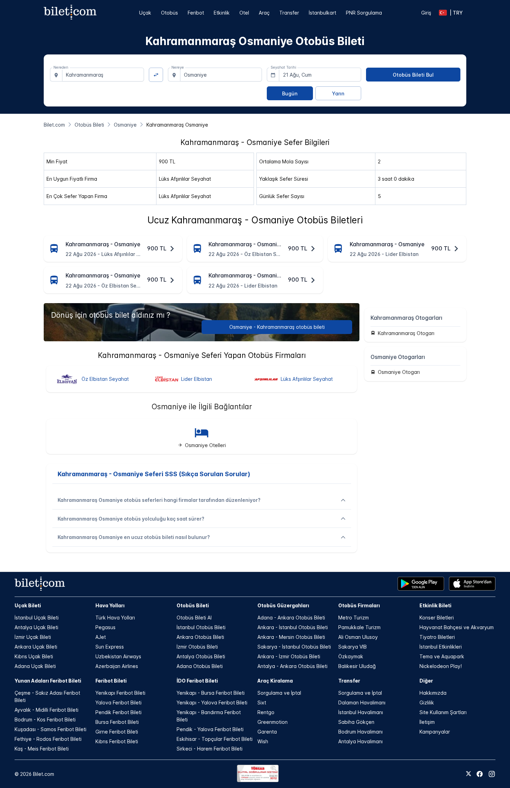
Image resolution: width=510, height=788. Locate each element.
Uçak (145, 13)
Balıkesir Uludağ (357, 666)
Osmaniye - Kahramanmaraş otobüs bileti (277, 327)
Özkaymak (350, 656)
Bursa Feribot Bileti (117, 722)
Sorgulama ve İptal (279, 693)
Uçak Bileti (28, 605)
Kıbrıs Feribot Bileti (116, 741)
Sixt (261, 702)
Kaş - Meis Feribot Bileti (42, 749)
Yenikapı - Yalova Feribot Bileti (212, 702)
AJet (100, 637)
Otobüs (169, 13)
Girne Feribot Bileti (116, 732)
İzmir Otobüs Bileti (197, 647)
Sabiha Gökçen (356, 722)
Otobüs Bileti (193, 605)
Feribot (196, 13)
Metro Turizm (353, 617)
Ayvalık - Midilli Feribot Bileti (46, 710)
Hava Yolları (110, 605)
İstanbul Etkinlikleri (440, 647)
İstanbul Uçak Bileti (37, 617)
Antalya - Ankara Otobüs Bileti (292, 666)
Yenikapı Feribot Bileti (120, 693)
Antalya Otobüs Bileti (201, 656)
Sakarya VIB (352, 647)
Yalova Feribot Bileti (118, 702)
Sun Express (109, 647)
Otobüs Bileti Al (194, 617)
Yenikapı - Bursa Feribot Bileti (211, 693)
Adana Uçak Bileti (35, 666)
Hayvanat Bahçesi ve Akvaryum (456, 627)
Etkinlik (222, 13)
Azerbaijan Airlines (116, 666)
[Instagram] (491, 774)
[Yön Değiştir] (156, 75)
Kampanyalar (434, 732)
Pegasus (105, 627)
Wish (262, 741)
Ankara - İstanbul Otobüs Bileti (292, 627)
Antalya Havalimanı (360, 741)
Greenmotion (272, 722)
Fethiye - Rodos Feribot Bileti (48, 739)
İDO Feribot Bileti (197, 681)
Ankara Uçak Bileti (36, 647)
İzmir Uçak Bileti (33, 637)
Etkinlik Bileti (435, 605)
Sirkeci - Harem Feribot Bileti (210, 749)
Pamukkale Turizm (359, 627)
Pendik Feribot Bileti (118, 712)
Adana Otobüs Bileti (200, 666)
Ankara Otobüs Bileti (200, 637)
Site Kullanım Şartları (443, 712)
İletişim (427, 722)
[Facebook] (479, 774)
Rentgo (265, 712)
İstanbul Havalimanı (360, 712)
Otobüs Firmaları (359, 605)
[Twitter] (468, 774)
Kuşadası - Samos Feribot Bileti (50, 729)
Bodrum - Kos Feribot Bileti (45, 719)
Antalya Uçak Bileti (36, 627)
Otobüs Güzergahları (283, 605)
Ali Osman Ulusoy (358, 637)
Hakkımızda (433, 693)
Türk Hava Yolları (115, 617)
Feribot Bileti (111, 681)
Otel (244, 13)
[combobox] (103, 75)
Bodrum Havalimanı (360, 732)
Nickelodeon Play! (440, 666)
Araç (264, 13)
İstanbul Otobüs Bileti (201, 627)
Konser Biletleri (436, 617)
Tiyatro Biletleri (437, 637)
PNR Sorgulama (364, 13)
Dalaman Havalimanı (361, 702)
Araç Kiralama (275, 681)
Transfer (289, 13)
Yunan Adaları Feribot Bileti (48, 681)
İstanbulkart (322, 13)
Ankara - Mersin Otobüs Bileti (291, 637)
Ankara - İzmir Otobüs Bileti (288, 656)
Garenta (267, 732)
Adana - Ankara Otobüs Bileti (291, 617)
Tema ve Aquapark (441, 656)
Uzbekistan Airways (118, 656)
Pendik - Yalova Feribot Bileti (210, 729)
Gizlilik (426, 702)
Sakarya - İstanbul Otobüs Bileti (294, 647)
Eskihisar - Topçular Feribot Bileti (215, 739)
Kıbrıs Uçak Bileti (34, 656)
